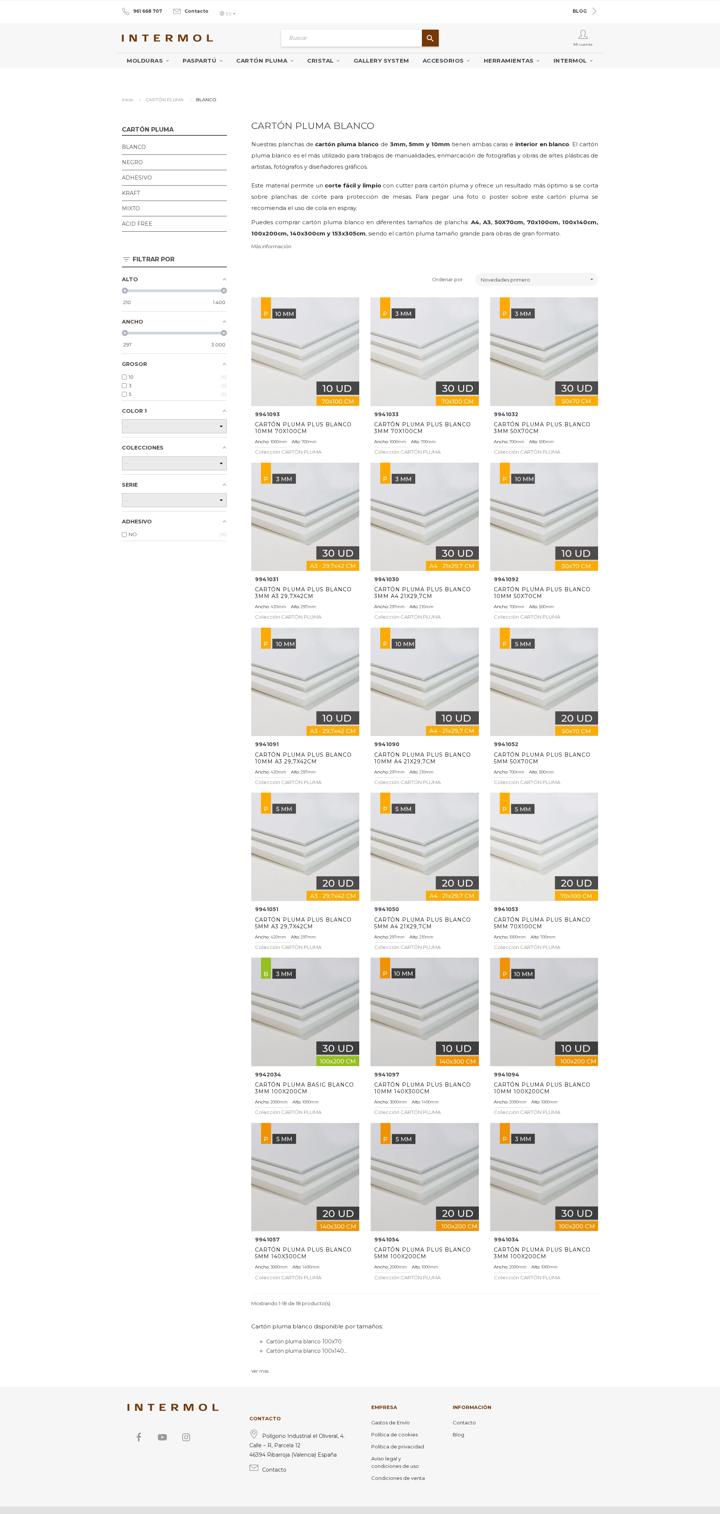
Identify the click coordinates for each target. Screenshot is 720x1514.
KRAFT (131, 193)
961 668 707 (147, 11)
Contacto (196, 11)
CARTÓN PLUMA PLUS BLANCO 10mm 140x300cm (422, 1088)
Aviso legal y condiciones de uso (395, 1462)
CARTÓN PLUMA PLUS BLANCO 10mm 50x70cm (542, 593)
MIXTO (131, 208)
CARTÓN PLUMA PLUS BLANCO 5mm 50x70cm (542, 758)
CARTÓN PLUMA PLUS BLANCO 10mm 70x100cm (303, 428)
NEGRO (132, 162)
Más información (271, 246)
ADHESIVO (137, 177)
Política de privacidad (397, 1447)
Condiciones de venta (398, 1478)
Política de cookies (394, 1435)
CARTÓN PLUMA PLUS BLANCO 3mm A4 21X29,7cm (422, 593)
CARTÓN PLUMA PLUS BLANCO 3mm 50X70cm (542, 428)
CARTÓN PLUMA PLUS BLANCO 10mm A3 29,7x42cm (303, 758)
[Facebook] (138, 1437)
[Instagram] (186, 1437)
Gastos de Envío (390, 1423)
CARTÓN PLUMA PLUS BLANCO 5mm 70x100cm (542, 923)
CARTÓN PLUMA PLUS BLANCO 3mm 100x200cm (542, 1253)
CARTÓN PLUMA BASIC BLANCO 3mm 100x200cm (304, 1088)
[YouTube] (162, 1437)
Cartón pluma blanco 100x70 (304, 1341)
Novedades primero (538, 279)
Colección (288, 452)
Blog (458, 1435)
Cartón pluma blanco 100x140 (305, 1351)
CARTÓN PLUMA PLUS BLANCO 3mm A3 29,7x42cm (303, 593)
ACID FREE (137, 223)
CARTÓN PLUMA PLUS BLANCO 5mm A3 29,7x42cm (303, 923)
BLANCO (134, 147)
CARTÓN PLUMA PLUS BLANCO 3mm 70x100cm (422, 428)
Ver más (259, 1371)
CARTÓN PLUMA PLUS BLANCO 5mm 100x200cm (422, 1253)
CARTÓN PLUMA (148, 129)
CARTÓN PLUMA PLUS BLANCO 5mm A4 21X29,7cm (422, 923)
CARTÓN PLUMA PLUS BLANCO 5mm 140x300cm (303, 1253)
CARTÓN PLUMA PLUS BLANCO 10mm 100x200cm (542, 1088)
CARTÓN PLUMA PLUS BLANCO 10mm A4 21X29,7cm (422, 758)
